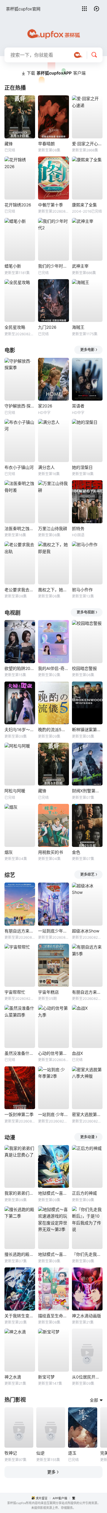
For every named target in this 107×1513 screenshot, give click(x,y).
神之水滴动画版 (86, 1315)
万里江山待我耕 (52, 528)
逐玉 (72, 1452)
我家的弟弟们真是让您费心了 (19, 1193)
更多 (51, 1471)
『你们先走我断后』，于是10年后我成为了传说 (87, 1254)
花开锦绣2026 (17, 204)
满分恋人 (46, 467)
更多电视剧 (86, 612)
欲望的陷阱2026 (19, 668)
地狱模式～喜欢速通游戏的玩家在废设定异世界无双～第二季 (53, 1193)
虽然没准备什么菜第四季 (19, 1053)
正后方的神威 (84, 1193)
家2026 (45, 405)
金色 (76, 852)
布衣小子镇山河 (19, 467)
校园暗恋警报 (84, 668)
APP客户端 (60, 1498)
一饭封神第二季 (19, 1114)
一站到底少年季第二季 (53, 930)
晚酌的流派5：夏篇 (53, 729)
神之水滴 (12, 1376)
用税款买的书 (50, 852)
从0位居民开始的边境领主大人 (87, 1376)
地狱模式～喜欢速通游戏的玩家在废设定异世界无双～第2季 (53, 1254)
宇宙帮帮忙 (14, 992)
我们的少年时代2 (53, 265)
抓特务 (78, 528)
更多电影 (87, 349)
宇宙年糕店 (48, 992)
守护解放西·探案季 (19, 405)
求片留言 (42, 1498)
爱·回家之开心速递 (87, 143)
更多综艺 (87, 874)
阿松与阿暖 (14, 790)
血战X (77, 1053)
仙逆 (40, 1452)
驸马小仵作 (82, 589)
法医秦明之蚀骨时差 (19, 528)
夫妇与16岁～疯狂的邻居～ (19, 729)
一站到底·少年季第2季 (53, 1114)
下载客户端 (56, 72)
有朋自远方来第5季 (87, 992)
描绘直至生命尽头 (53, 1315)
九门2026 (47, 327)
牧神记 (10, 1452)
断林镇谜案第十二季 (87, 729)
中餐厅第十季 (50, 204)
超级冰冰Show (85, 930)
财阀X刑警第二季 (87, 790)
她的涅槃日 (82, 467)
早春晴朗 (46, 143)
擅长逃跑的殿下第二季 (19, 1254)
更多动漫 (87, 1137)
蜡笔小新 (12, 265)
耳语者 (78, 405)
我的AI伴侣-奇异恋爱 (53, 668)
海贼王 (78, 327)
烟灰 (8, 852)
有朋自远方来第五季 (19, 930)
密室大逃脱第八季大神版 (87, 1114)
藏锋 (8, 143)
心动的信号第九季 (53, 1053)
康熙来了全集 (84, 204)
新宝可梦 (46, 1376)
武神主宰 (80, 265)
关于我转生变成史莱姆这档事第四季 (19, 1315)
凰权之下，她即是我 (53, 589)
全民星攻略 (14, 327)
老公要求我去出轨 (19, 589)
